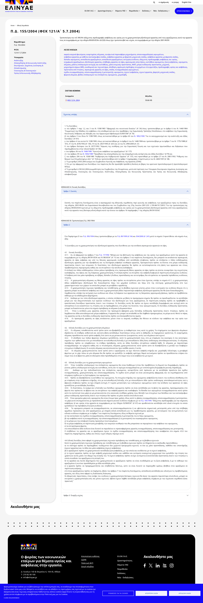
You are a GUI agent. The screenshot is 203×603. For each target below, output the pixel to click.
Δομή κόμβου (87, 566)
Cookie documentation (11, 598)
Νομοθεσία (133, 11)
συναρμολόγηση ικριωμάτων (127, 70)
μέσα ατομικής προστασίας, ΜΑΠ (122, 64)
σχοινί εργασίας (145, 72)
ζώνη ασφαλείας (171, 62)
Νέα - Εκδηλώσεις (160, 11)
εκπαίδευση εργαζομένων (91, 59)
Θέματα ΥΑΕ (120, 11)
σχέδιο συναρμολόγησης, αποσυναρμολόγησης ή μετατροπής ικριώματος (93, 72)
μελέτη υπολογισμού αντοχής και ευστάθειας (89, 64)
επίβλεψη (106, 62)
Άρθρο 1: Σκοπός (70, 191)
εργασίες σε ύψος (118, 62)
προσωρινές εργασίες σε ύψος (96, 70)
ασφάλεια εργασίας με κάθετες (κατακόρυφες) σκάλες (85, 57)
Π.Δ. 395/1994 (88, 236)
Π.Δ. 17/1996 (104, 255)
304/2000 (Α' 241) (143, 236)
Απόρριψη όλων (151, 593)
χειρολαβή (122, 75)
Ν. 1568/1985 (87, 151)
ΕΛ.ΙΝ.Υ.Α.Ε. (89, 11)
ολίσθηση (112, 67)
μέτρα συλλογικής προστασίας (149, 64)
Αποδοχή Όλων (185, 593)
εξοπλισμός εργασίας (93, 62)
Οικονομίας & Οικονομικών (25, 70)
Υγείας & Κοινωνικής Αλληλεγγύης (27, 73)
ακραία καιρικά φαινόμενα (74, 54)
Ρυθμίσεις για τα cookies (118, 593)
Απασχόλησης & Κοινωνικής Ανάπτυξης (30, 63)
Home (12, 25)
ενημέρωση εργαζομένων (74, 62)
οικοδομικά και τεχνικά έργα (96, 67)
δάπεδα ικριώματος (72, 59)
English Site (186, 2)
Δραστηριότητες (104, 11)
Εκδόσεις (146, 11)
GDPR (83, 559)
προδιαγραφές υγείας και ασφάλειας (172, 67)
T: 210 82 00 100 (28, 574)
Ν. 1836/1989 (88, 154)
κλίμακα (67, 64)
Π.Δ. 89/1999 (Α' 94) (124, 236)
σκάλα (111, 70)
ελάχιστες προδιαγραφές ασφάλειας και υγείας (158, 59)
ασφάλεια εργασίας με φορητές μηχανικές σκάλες (127, 57)
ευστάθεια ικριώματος (155, 62)
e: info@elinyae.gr (29, 577)
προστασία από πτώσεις (74, 70)
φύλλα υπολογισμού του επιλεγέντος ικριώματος (97, 75)
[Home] (20, 6)
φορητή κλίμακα (70, 75)
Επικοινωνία (183, 11)
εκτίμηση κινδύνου (131, 59)
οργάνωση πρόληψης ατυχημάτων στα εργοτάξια (137, 67)
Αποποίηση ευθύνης (90, 556)
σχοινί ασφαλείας (131, 72)
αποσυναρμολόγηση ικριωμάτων (150, 54)
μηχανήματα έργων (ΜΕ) (74, 67)
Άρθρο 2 (66, 225)
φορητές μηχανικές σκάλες (164, 72)
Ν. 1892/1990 (139, 136)
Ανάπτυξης (18, 60)
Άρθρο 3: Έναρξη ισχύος (73, 495)
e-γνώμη (175, 2)
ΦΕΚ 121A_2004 (73, 100)
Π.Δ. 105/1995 (146, 400)
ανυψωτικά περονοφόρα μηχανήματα (120, 54)
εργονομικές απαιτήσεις (135, 62)
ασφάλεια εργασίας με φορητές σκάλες (162, 57)
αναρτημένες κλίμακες (95, 54)
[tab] (126, 149)
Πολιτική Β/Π (87, 563)
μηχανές (165, 64)
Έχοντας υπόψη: (70, 114)
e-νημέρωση (164, 2)
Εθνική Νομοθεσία (23, 25)
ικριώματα (183, 62)
